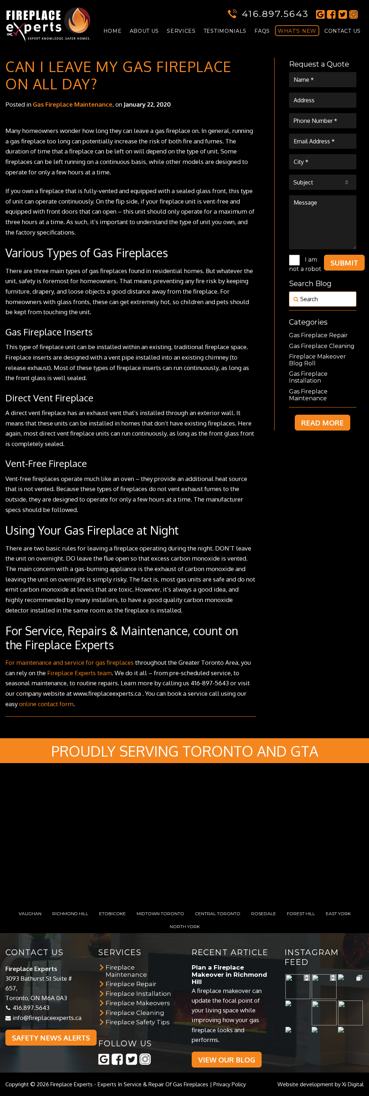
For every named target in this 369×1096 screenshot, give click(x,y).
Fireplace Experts (71, 1084)
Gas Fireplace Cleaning (322, 346)
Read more (322, 422)
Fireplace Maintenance (126, 971)
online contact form (46, 704)
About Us (144, 31)
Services (181, 31)
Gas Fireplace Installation (308, 377)
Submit (344, 262)
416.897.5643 (275, 13)
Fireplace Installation (138, 993)
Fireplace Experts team (79, 673)
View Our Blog (226, 1059)
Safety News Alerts (51, 1037)
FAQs (262, 31)
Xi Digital (353, 1084)
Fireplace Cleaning (135, 1012)
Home (112, 31)
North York (185, 926)
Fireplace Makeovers (138, 1003)
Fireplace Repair (131, 984)
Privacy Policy (229, 1084)
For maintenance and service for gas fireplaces (69, 662)
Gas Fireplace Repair (318, 335)
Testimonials (225, 31)
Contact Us (342, 31)
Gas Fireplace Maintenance (72, 104)
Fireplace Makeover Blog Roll (317, 360)
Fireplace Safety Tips (138, 1022)
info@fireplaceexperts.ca (47, 1017)
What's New (297, 31)
